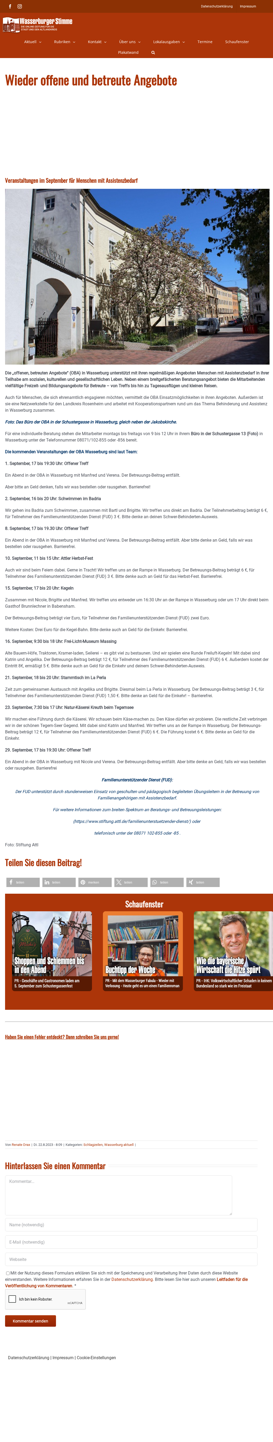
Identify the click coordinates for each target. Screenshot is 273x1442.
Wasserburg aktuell (119, 1145)
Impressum (63, 1357)
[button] (153, 52)
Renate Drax (21, 1145)
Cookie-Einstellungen (96, 1357)
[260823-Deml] (52, 914)
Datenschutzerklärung (28, 1357)
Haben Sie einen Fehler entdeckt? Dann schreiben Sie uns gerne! (62, 1036)
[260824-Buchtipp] (143, 914)
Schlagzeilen (93, 1145)
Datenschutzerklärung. (132, 1279)
